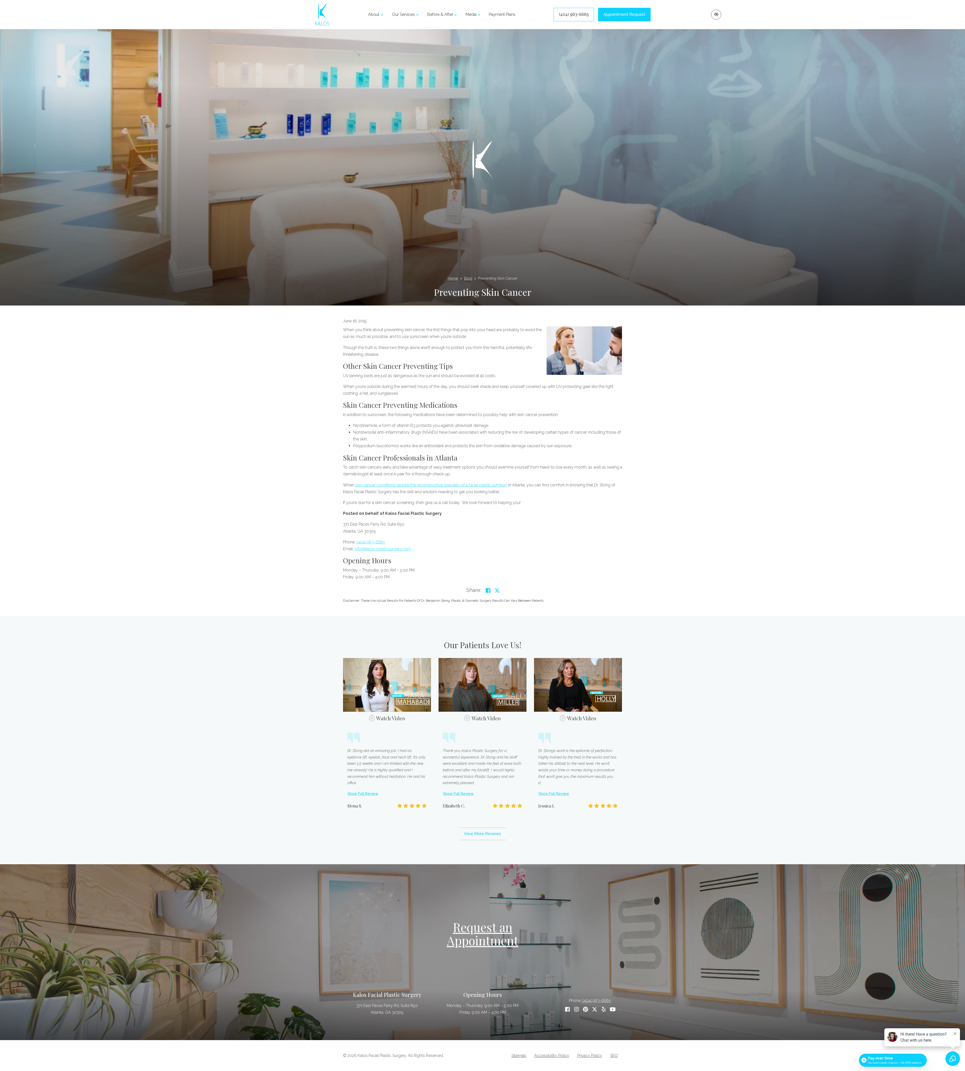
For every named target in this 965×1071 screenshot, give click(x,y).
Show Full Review (363, 793)
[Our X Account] (594, 1009)
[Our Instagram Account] (576, 1009)
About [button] (373, 14)
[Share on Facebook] (488, 590)
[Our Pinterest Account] (585, 1009)
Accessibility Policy (551, 1055)
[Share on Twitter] (497, 590)
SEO (614, 1055)
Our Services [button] (403, 14)
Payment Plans (502, 14)
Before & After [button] (440, 14)
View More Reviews (482, 833)
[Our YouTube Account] (612, 1009)
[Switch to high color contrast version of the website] (716, 15)
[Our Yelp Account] (603, 1009)
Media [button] (471, 14)
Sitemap (518, 1055)
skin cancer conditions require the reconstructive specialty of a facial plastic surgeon (431, 485)
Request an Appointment (482, 933)
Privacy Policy (589, 1055)
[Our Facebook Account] (567, 1009)
